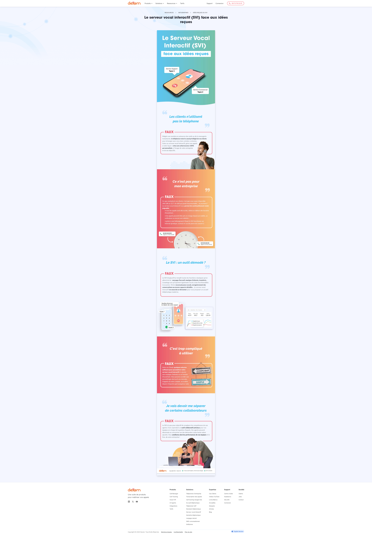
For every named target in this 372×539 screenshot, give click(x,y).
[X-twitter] (133, 502)
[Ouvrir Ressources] (176, 3)
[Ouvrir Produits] (151, 3)
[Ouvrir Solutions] (163, 3)
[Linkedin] (129, 502)
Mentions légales (166, 532)
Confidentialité (178, 532)
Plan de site (188, 532)
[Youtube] (137, 502)
